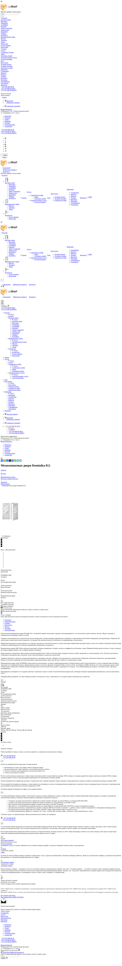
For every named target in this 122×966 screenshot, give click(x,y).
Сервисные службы (18, 368)
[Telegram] (20, 460)
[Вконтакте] (5, 138)
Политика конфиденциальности (13, 952)
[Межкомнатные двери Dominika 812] (10, 520)
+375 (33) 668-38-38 (9, 90)
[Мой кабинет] (1, 282)
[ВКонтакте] (2, 460)
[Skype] (18, 460)
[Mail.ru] (5, 151)
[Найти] (2, 16)
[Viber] (12, 460)
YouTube (7, 123)
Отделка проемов (6, 844)
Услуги (10, 362)
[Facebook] (5, 140)
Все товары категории (8, 895)
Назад (12, 314)
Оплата (7, 627)
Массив (3, 484)
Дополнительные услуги (20, 376)
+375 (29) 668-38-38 (7, 87)
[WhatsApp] (15, 460)
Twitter (7, 119)
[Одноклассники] (5, 142)
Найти (3, 958)
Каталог (11, 316)
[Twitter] (5, 144)
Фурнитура (16, 352)
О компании (5, 913)
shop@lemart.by (7, 109)
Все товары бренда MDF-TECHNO (12, 897)
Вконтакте (8, 116)
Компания (11, 395)
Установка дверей (6, 865)
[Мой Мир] (7, 460)
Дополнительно (10, 630)
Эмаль (8, 484)
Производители (6, 918)
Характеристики (10, 621)
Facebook (7, 118)
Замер (3, 852)
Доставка (8, 628)
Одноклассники (10, 124)
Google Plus (8, 126)
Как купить (12, 385)
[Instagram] (5, 146)
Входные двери (17, 321)
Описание (8, 620)
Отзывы (7, 623)
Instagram (7, 121)
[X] (10, 460)
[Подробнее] (1, 847)
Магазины (4, 920)
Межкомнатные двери (19, 342)
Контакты (4, 921)
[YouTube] (5, 149)
